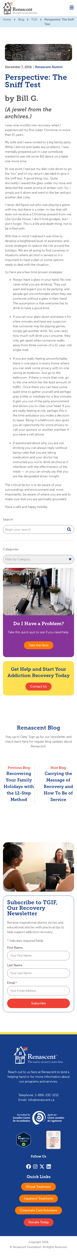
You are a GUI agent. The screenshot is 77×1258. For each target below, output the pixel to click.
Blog (21, 19)
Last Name (14, 965)
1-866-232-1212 (47, 1095)
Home (7, 19)
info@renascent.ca (41, 1099)
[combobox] (38, 529)
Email (12, 982)
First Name (15, 947)
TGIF (34, 19)
